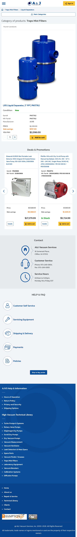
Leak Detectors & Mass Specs (16, 449)
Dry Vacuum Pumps (12, 438)
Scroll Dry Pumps (11, 434)
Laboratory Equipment (13, 464)
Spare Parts (9, 453)
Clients (7, 504)
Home (2, 10)
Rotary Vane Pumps (12, 427)
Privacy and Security (12, 404)
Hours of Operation (12, 397)
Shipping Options (11, 408)
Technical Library (11, 500)
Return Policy (9, 400)
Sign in (70, 3)
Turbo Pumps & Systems (14, 423)
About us (8, 492)
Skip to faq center (38, 372)
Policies (17, 361)
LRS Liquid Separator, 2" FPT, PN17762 (21, 105)
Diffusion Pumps (11, 475)
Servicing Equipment (23, 319)
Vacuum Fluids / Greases (14, 457)
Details (10, 224)
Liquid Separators (27, 9)
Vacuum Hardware (11, 445)
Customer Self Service (24, 305)
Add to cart (40, 137)
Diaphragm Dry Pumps (13, 430)
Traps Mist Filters (12, 9)
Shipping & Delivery (23, 333)
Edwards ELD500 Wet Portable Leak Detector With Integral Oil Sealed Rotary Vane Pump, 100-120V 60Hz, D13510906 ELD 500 (20, 160)
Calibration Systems (12, 471)
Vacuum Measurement (13, 442)
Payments (18, 347)
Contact (7, 509)
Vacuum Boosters (11, 468)
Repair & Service (10, 496)
